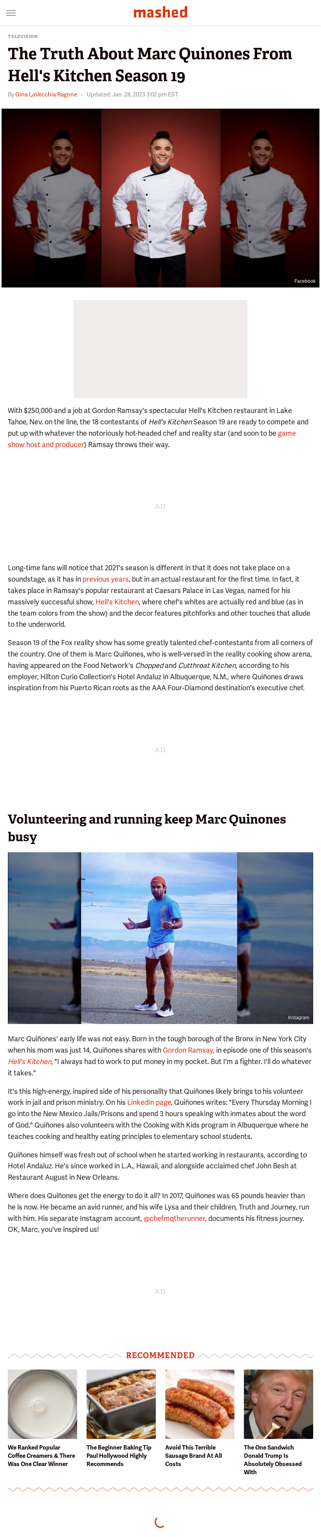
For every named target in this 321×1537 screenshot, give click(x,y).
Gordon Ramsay (188, 1050)
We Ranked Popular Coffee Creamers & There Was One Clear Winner (41, 1456)
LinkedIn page (149, 1102)
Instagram (298, 1017)
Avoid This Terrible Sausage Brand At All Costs (193, 1456)
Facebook (305, 281)
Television (23, 37)
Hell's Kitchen (117, 601)
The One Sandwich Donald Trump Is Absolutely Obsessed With (273, 1460)
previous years (106, 579)
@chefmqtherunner (174, 1218)
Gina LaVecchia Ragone (46, 94)
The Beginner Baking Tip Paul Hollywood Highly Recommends (119, 1456)
